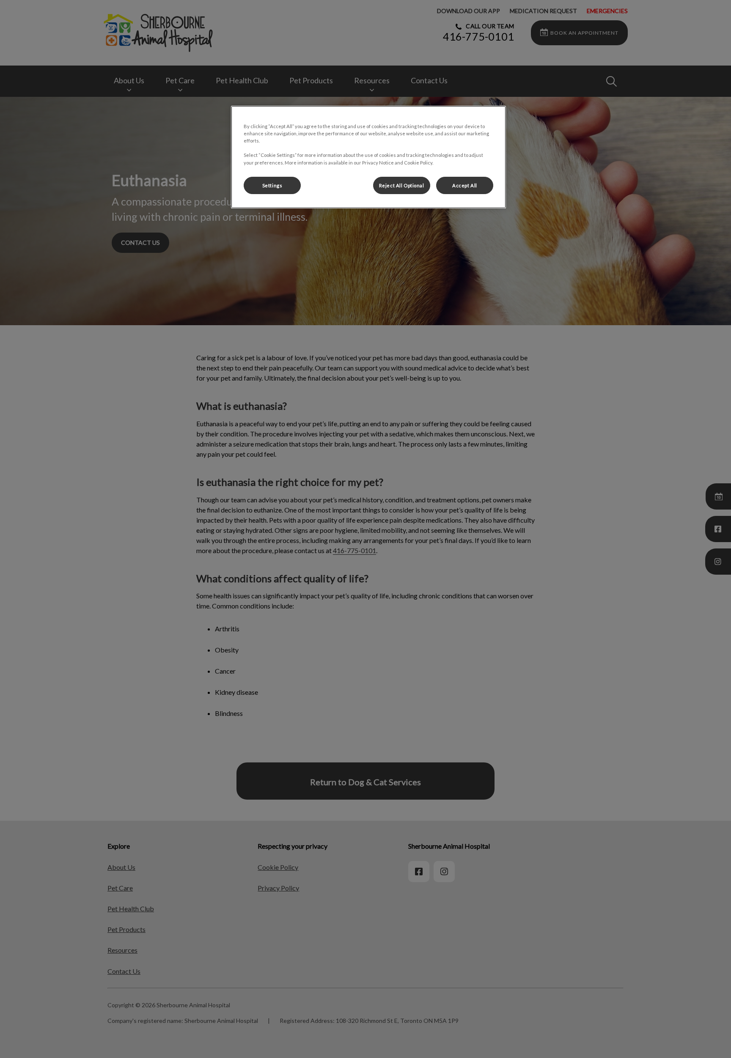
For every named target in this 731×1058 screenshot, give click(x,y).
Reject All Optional (401, 185)
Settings (272, 185)
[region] (368, 157)
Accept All (464, 185)
